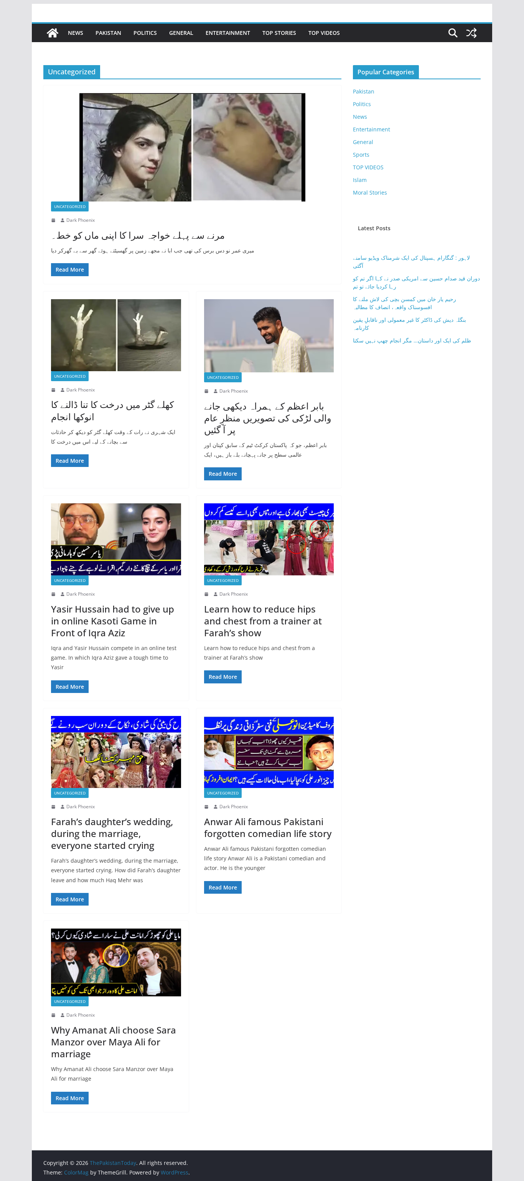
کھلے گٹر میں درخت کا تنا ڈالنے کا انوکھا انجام (112, 410)
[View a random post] (471, 33)
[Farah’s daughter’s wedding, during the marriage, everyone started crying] (116, 752)
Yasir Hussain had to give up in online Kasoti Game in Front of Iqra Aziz (112, 621)
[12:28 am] (54, 594)
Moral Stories (370, 192)
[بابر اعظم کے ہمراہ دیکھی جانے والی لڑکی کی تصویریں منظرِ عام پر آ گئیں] (269, 335)
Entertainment (228, 32)
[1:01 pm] (207, 391)
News (75, 32)
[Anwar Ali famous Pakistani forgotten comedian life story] (269, 752)
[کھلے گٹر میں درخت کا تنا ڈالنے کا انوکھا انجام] (116, 335)
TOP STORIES (279, 32)
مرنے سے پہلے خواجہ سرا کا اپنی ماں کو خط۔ (138, 235)
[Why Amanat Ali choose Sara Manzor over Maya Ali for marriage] (116, 962)
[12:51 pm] (54, 806)
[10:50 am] (207, 594)
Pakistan (108, 32)
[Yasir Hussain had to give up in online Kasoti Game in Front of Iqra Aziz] (116, 539)
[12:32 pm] (54, 220)
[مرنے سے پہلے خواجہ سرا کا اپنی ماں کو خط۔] (192, 147)
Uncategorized (70, 206)
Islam (360, 179)
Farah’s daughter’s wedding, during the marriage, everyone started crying (112, 833)
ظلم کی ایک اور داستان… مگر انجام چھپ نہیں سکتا (412, 340)
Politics (145, 32)
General (181, 32)
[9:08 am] (54, 390)
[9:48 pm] (54, 1015)
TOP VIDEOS (324, 32)
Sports (361, 154)
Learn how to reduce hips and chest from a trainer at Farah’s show (263, 621)
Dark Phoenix (80, 220)
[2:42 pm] (207, 806)
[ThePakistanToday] (52, 33)
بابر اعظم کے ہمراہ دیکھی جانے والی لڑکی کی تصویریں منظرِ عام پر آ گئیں (267, 418)
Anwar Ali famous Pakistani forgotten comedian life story (267, 827)
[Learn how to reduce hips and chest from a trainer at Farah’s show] (269, 539)
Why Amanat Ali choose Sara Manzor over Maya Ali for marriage (113, 1042)
